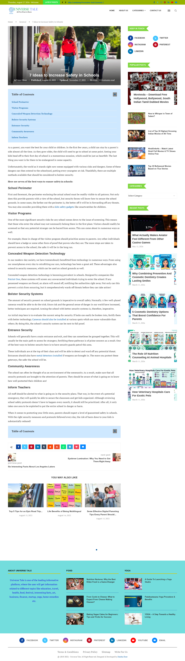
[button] (62, 2)
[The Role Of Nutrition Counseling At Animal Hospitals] (152, 346)
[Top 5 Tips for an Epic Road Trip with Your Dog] (26, 495)
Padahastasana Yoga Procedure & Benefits (160, 598)
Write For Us (121, 651)
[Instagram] (161, 2)
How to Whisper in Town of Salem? (160, 115)
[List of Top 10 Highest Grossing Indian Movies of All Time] (136, 135)
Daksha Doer (123, 657)
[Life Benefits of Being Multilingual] (64, 495)
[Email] (176, 2)
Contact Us (155, 11)
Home (112, 11)
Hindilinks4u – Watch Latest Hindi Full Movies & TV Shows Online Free (161, 151)
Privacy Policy (90, 651)
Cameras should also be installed (49, 319)
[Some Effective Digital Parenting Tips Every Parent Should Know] (103, 495)
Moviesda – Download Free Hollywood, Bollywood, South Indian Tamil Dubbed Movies (152, 98)
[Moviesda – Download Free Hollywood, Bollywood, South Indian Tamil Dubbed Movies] (152, 88)
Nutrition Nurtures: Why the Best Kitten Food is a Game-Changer (101, 580)
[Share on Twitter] (24, 446)
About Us (123, 11)
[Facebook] (154, 2)
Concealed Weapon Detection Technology (32, 113)
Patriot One (14, 279)
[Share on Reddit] (50, 446)
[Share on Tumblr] (44, 446)
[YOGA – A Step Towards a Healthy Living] (133, 619)
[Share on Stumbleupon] (57, 446)
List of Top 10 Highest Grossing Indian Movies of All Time (162, 132)
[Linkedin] (168, 2)
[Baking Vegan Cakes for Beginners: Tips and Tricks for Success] (75, 619)
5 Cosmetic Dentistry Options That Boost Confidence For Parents (150, 315)
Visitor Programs (20, 107)
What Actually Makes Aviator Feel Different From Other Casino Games (149, 239)
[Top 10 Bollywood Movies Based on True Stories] (136, 170)
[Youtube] (172, 2)
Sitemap (106, 651)
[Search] (175, 10)
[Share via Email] (83, 446)
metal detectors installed (49, 355)
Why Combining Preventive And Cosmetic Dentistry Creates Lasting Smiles (152, 277)
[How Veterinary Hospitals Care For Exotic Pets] (152, 384)
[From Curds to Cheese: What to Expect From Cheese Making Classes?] (75, 601)
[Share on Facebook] (18, 446)
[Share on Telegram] (70, 446)
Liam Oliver (22, 80)
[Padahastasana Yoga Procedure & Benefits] (133, 601)
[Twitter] (158, 2)
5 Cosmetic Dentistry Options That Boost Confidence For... (92, 3)
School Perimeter (20, 102)
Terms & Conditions (68, 651)
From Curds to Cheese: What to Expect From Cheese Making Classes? (101, 599)
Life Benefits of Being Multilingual (64, 511)
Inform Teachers (20, 137)
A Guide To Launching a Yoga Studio (158, 580)
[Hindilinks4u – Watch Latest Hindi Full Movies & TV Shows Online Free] (136, 153)
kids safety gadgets (64, 206)
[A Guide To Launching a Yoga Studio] (133, 584)
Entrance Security (20, 125)
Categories (138, 11)
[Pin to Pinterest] (31, 446)
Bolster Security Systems (24, 119)
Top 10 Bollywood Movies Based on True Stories (159, 167)
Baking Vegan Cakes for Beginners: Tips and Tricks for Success (102, 615)
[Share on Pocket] (76, 446)
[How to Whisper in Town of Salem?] (136, 118)
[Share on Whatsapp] (63, 446)
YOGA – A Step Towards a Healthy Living (160, 615)
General (22, 22)
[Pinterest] (165, 2)
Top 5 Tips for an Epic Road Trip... (25, 511)
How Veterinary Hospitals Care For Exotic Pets (151, 394)
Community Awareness (23, 131)
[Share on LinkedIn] (37, 446)
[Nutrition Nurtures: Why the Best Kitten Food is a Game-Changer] (75, 584)
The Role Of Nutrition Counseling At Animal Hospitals (151, 355)
